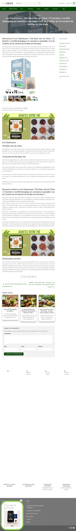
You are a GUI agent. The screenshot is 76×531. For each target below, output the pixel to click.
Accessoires (54, 8)
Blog (64, 8)
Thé (21, 8)
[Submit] (39, 3)
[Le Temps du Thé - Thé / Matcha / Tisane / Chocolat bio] (7, 3)
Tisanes (38, 8)
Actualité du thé (63, 43)
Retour (28, 522)
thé (10, 108)
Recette (61, 52)
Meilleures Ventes (13, 8)
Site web (40, 346)
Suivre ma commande (32, 513)
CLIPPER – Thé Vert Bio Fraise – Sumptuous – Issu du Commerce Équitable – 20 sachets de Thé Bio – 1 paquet (42, 284)
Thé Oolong (62, 66)
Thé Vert (61, 69)
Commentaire (7, 333)
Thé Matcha (30, 8)
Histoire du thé (63, 49)
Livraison (28, 519)
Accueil (3, 8)
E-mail (23, 346)
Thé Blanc (38, 15)
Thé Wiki (61, 72)
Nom (5, 346)
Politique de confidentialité (33, 510)
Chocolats (46, 8)
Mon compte (29, 516)
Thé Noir (61, 63)
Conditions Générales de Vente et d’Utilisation (35, 506)
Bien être (61, 46)
